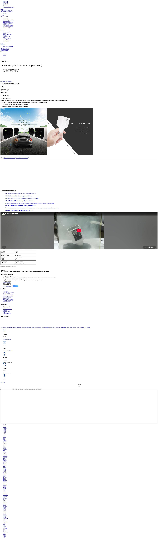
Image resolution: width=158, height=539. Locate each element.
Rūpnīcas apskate (6, 36)
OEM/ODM (2, 44)
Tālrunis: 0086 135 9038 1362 (6, 10)
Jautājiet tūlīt (2, 81)
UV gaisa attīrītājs (6, 21)
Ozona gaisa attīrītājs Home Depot (62, 327)
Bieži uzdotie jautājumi (4, 48)
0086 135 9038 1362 (7, 339)
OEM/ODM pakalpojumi (8, 46)
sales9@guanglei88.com (7, 286)
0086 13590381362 (7, 282)
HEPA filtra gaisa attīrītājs (8, 22)
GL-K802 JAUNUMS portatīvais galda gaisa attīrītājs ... (19, 200)
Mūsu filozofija (6, 40)
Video (4, 37)
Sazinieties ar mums (4, 50)
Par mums (2, 29)
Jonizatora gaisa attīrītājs (7, 23)
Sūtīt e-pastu (2, 382)
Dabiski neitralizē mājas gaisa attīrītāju (76, 327)
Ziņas (1, 43)
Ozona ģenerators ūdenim (26, 327)
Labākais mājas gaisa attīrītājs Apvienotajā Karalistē (10, 327)
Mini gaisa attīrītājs (6, 27)
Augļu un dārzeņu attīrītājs (8, 25)
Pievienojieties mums (4, 49)
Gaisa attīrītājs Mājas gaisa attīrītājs (48, 327)
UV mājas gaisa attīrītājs (36, 327)
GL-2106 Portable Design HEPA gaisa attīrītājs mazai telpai (18, 156)
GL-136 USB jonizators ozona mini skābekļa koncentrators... (20, 205)
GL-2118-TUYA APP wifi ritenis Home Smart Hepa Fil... (19, 210)
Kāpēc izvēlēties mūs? (7, 34)
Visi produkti (87, 327)
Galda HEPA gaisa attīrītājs (8, 19)
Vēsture (4, 33)
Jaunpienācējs (5, 18)
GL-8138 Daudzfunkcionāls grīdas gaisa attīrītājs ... (18, 196)
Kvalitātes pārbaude (7, 38)
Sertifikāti (5, 35)
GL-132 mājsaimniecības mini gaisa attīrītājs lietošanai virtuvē (16, 158)
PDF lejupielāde (9, 81)
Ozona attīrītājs (6, 24)
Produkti (4, 55)
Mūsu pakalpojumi (6, 39)
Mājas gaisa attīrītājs (4, 16)
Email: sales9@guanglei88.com (6, 11)
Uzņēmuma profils (6, 32)
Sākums (2, 15)
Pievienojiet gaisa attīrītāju (8, 26)
